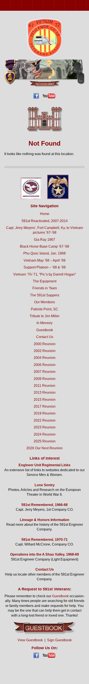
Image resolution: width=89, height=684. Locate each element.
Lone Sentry (45, 485)
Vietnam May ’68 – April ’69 (44, 260)
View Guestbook (30, 640)
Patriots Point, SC (44, 309)
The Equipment (44, 281)
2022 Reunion (45, 420)
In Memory (44, 323)
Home (44, 214)
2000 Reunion (45, 344)
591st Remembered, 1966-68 (44, 505)
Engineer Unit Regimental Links (44, 465)
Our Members (44, 302)
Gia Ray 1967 (44, 239)
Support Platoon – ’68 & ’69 (45, 267)
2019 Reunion (45, 413)
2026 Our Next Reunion (44, 448)
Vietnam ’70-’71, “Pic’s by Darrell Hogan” (44, 274)
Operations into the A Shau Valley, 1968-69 (44, 554)
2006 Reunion (45, 365)
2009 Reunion (45, 379)
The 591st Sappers (44, 295)
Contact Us (44, 337)
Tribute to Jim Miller (44, 316)
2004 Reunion (45, 358)
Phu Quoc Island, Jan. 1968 (44, 253)
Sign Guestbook (59, 640)
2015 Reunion (45, 399)
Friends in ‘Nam (44, 288)
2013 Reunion (45, 392)
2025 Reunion (45, 441)
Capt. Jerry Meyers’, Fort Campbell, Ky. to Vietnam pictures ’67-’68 (44, 230)
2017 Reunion (45, 406)
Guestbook (44, 330)
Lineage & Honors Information (44, 520)
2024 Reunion (45, 434)
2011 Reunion (75, 5)
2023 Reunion (45, 427)
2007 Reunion (45, 371)
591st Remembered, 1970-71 (44, 539)
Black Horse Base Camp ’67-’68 (44, 246)
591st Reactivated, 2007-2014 (45, 221)
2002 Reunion (21, 5)
